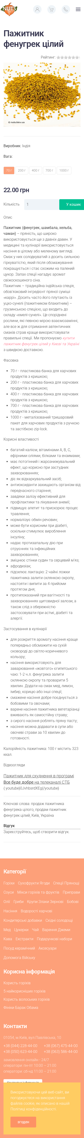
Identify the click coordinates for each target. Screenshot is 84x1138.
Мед (7, 930)
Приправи (71, 892)
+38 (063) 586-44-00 (61, 1051)
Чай (35, 930)
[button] (37, 9)
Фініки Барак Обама (21, 1007)
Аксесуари (47, 948)
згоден (23, 1122)
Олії (7, 901)
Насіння (10, 911)
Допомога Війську (19, 957)
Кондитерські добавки (23, 920)
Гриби (19, 901)
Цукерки (21, 930)
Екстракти (24, 939)
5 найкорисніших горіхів (25, 991)
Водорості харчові (36, 911)
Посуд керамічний (19, 948)
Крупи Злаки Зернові (45, 901)
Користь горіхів (17, 983)
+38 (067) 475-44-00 (61, 1046)
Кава (8, 939)
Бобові (73, 901)
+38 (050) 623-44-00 (20, 1051)
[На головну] (9, 9)
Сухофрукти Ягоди (34, 883)
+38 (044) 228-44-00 (20, 1046)
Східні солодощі (59, 920)
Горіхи (9, 883)
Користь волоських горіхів (27, 999)
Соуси (9, 892)
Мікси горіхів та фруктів (38, 892)
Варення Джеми (56, 930)
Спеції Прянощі (66, 883)
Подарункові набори (54, 939)
